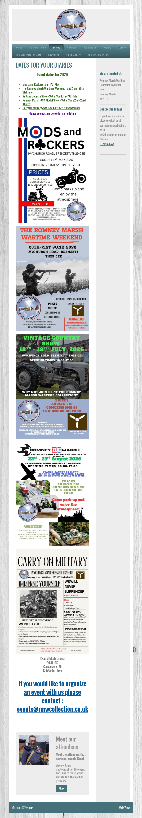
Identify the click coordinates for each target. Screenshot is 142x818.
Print (18, 807)
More (62, 788)
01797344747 (107, 144)
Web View (124, 807)
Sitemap (28, 807)
